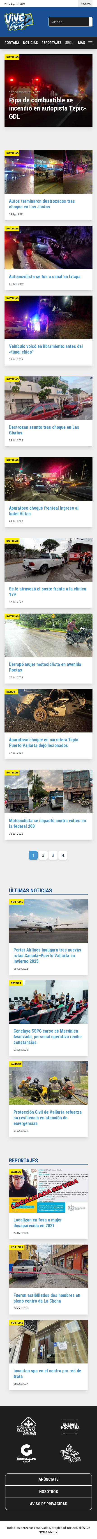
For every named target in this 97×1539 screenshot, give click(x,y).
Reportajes (52, 43)
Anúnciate (48, 1479)
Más (81, 43)
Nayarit (11, 691)
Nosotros (48, 1491)
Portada (12, 43)
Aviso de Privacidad (48, 1503)
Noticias (30, 43)
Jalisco (16, 1064)
